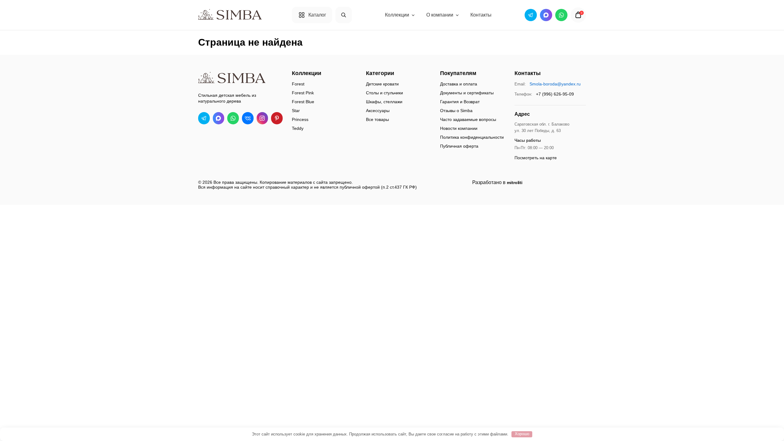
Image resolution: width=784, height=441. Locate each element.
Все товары (377, 119)
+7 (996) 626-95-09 (555, 94)
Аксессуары (378, 110)
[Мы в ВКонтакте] (248, 118)
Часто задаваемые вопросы (468, 119)
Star (296, 110)
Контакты (481, 14)
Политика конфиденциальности (472, 137)
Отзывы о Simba (456, 110)
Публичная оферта (459, 146)
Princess (300, 119)
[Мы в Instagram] (262, 118)
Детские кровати (382, 83)
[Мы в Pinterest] (277, 118)
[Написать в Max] (218, 118)
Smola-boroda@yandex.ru (555, 83)
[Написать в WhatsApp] (233, 118)
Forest (298, 83)
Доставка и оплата (458, 83)
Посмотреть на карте (535, 157)
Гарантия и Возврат (460, 101)
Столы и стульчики (384, 92)
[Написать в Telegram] (204, 118)
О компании (439, 14)
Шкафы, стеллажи (384, 101)
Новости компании (458, 128)
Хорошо (522, 434)
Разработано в (497, 182)
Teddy (297, 128)
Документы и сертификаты (467, 92)
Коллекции (397, 14)
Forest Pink (303, 92)
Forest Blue (303, 101)
